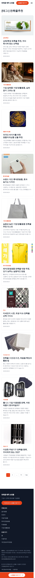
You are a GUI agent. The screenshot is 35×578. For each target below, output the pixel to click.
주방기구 (5, 446)
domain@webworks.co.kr (8, 559)
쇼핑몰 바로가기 (22, 3)
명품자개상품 (6, 131)
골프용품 (4, 511)
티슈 (4, 310)
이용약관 (4, 539)
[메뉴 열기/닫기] (32, 3)
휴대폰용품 (6, 176)
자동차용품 (4, 518)
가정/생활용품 (7, 84)
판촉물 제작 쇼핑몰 (7, 3)
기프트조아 (4, 566)
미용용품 (5, 399)
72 (21, 475)
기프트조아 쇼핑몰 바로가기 (12, 503)
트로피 (3, 515)
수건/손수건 (6, 355)
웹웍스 (3, 550)
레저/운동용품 (7, 265)
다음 (26, 475)
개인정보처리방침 (6, 542)
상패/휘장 (5, 38)
